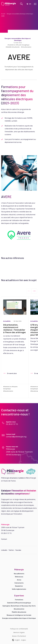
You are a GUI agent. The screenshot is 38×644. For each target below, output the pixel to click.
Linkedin (4, 550)
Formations (19, 599)
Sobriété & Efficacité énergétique (19, 603)
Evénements (19, 583)
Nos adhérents (19, 573)
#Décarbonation (26, 47)
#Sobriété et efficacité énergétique (18, 45)
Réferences (19, 577)
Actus (19, 580)
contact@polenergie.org (16, 436)
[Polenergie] (8, 4)
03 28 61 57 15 (12, 424)
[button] (34, 291)
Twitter (11, 550)
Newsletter (19, 586)
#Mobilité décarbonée (13, 47)
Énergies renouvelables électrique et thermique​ (20, 14)
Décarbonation (19, 609)
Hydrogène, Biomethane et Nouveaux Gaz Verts (19, 606)
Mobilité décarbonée (19, 612)
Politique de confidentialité (19, 629)
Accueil (3, 14)
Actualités (7, 321)
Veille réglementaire (19, 589)
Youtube (18, 550)
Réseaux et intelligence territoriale (19, 615)
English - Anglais (20, 640)
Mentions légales (19, 632)
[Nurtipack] (19, 471)
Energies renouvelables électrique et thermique (19, 618)
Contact (4, 539)
